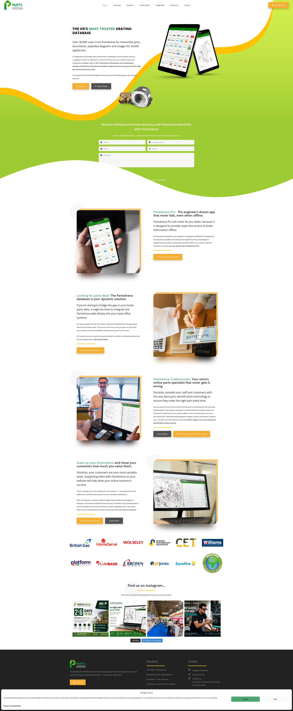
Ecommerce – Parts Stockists (157, 679)
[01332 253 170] (190, 674)
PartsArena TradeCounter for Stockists (161, 684)
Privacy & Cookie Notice (12, 706)
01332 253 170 (199, 675)
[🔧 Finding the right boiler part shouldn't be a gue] (128, 619)
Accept (245, 699)
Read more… (118, 675)
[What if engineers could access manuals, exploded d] (202, 619)
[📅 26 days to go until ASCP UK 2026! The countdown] (90, 619)
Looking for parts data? (93, 295)
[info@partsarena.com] (190, 670)
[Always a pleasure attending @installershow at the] (165, 619)
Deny (275, 699)
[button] (135, 5)
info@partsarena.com (201, 670)
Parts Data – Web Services (156, 670)
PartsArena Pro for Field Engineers (159, 675)
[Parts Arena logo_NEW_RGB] (13, 5)
